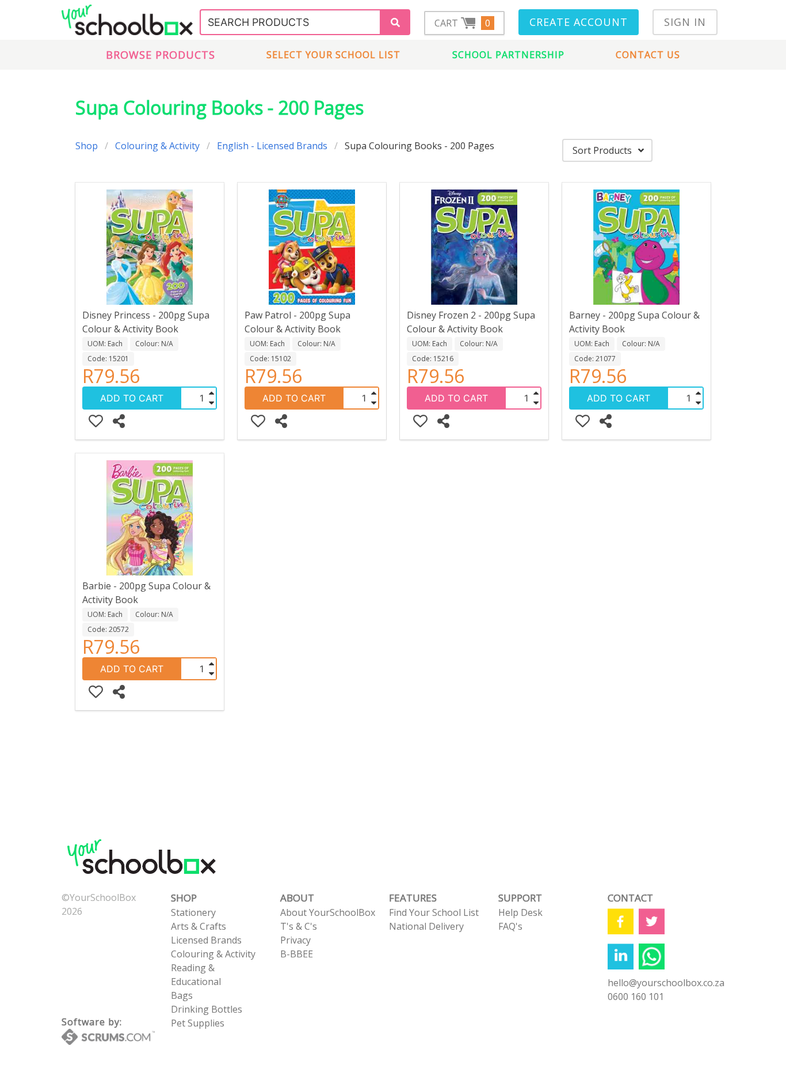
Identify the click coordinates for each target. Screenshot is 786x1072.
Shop (86, 145)
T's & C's (298, 926)
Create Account (578, 22)
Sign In (685, 22)
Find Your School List (434, 912)
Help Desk (520, 912)
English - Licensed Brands (272, 145)
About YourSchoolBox (327, 912)
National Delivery (426, 926)
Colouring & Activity (157, 145)
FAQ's (510, 926)
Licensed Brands (206, 940)
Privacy (295, 940)
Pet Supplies (197, 1023)
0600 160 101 (636, 996)
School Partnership (508, 54)
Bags (182, 995)
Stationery (193, 912)
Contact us (648, 54)
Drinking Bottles (206, 1009)
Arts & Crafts (198, 926)
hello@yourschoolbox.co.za (666, 982)
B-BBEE (296, 954)
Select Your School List (333, 54)
